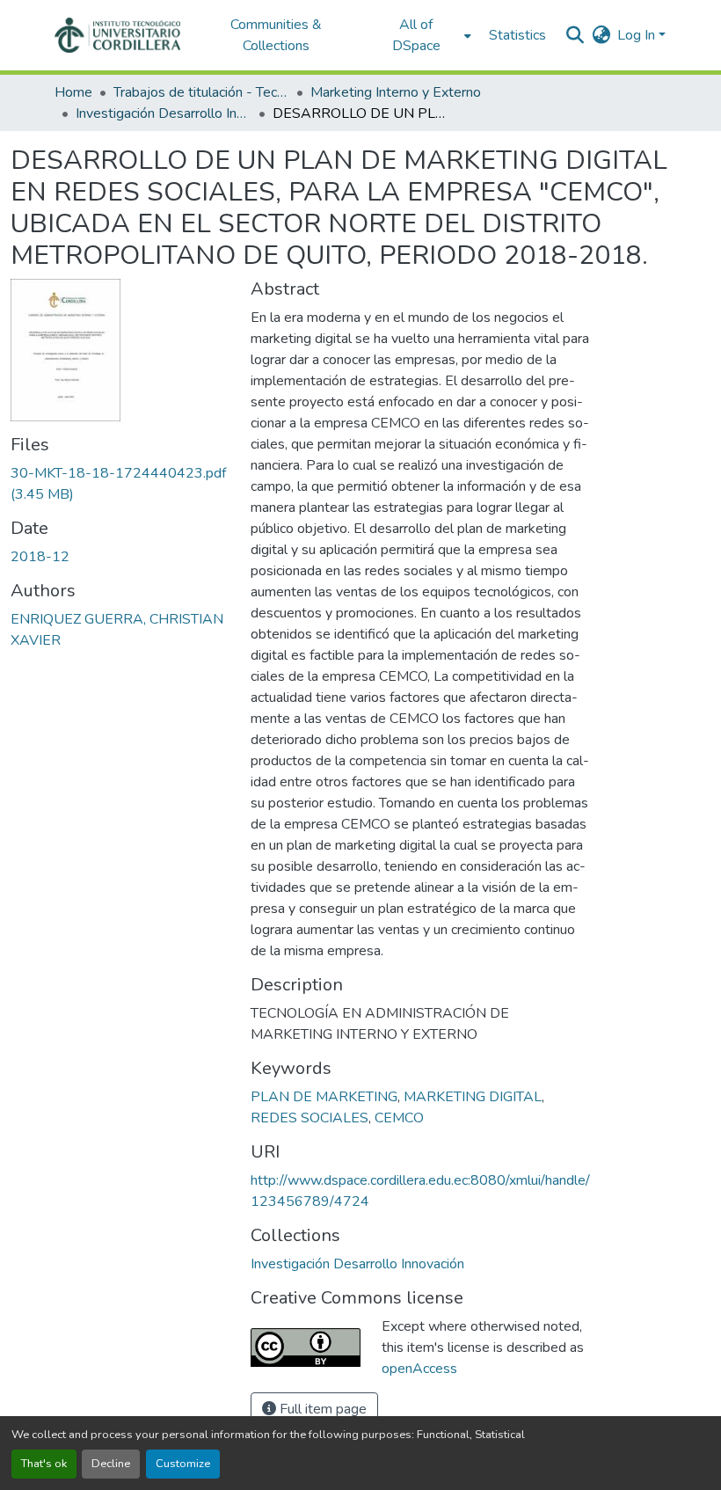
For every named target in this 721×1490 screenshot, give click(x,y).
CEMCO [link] (399, 1118)
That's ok (44, 1464)
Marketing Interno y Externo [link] (395, 92)
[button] (117, 35)
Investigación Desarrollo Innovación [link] (163, 113)
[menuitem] (421, 35)
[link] (120, 484)
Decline (110, 1464)
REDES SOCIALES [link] (309, 1118)
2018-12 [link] (40, 556)
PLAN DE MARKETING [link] (324, 1097)
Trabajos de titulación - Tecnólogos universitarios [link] (201, 92)
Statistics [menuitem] (517, 35)
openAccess (419, 1368)
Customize (183, 1464)
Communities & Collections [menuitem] (276, 35)
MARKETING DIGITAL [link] (473, 1097)
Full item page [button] (321, 1409)
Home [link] (73, 92)
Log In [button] (638, 35)
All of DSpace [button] (416, 35)
